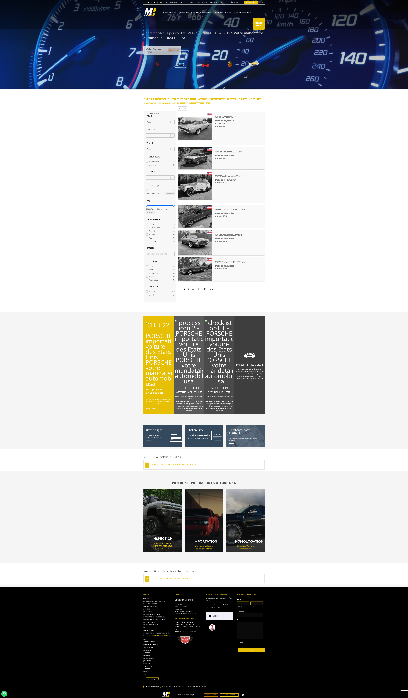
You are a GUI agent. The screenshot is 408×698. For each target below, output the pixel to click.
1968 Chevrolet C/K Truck (230, 209)
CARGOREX (147, 669)
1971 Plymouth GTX (225, 117)
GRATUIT (259, 24)
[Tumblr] (157, 2)
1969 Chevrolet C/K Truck (230, 262)
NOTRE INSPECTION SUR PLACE (184, 624)
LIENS (215, 616)
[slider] (147, 190)
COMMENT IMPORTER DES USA (184, 622)
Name (239, 599)
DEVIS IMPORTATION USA (151, 625)
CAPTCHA (240, 643)
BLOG (228, 13)
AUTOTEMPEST (148, 647)
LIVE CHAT (174, 50)
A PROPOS (218, 13)
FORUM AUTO (211, 695)
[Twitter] (148, 2)
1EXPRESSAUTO (148, 666)
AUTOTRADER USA (149, 642)
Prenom (239, 606)
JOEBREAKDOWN (148, 658)
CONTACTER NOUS (149, 630)
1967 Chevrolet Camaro (228, 151)
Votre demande (242, 620)
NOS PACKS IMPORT (149, 622)
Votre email (241, 611)
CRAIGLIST (146, 655)
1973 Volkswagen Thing (228, 176)
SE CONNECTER (229, 695)
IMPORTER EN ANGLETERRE (152, 614)
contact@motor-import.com (187, 614)
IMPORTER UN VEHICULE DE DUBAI (154, 617)
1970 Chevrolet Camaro (228, 235)
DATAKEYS (146, 663)
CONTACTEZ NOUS (243, 13)
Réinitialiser (170, 194)
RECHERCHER (170, 13)
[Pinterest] (151, 2)
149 (204, 289)
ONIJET (145, 674)
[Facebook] (145, 2)
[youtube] (161, 2)
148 (198, 289)
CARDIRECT (146, 653)
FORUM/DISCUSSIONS (150, 604)
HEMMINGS (147, 650)
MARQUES (184, 13)
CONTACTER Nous (151, 408)
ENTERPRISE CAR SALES (150, 645)
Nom (252, 606)
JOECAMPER (147, 661)
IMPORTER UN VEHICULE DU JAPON (154, 620)
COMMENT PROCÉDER (201, 13)
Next (211, 289)
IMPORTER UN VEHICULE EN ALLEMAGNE (156, 633)
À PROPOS (146, 609)
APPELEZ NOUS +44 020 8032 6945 (154, 601)
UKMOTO (146, 671)
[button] (160, 162)
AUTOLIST (146, 639)
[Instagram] (154, 2)
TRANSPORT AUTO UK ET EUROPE (185, 631)
